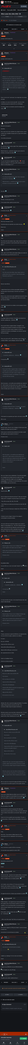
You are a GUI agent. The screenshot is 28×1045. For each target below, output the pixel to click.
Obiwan (6, 423)
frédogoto (6, 32)
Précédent (6, 982)
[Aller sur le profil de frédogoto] (2, 33)
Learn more (2, 2)
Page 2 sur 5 (14, 982)
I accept (24, 1038)
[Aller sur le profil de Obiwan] (2, 424)
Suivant (22, 982)
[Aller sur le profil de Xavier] (2, 20)
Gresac (14, 20)
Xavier (5, 215)
